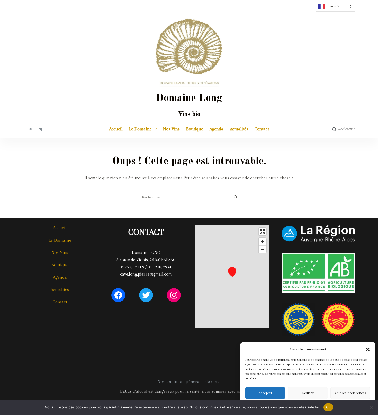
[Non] (371, 407)
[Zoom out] (262, 249)
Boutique (194, 128)
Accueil (116, 128)
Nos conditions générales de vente (189, 381)
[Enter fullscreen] (262, 231)
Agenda (216, 128)
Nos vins (171, 128)
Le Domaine (140, 128)
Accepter (265, 393)
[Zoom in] (262, 241)
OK (328, 407)
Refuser (308, 393)
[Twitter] (146, 295)
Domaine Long (189, 98)
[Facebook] (118, 295)
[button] (367, 349)
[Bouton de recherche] (235, 197)
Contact (262, 128)
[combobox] (184, 197)
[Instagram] (174, 295)
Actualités (239, 128)
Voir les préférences (350, 393)
